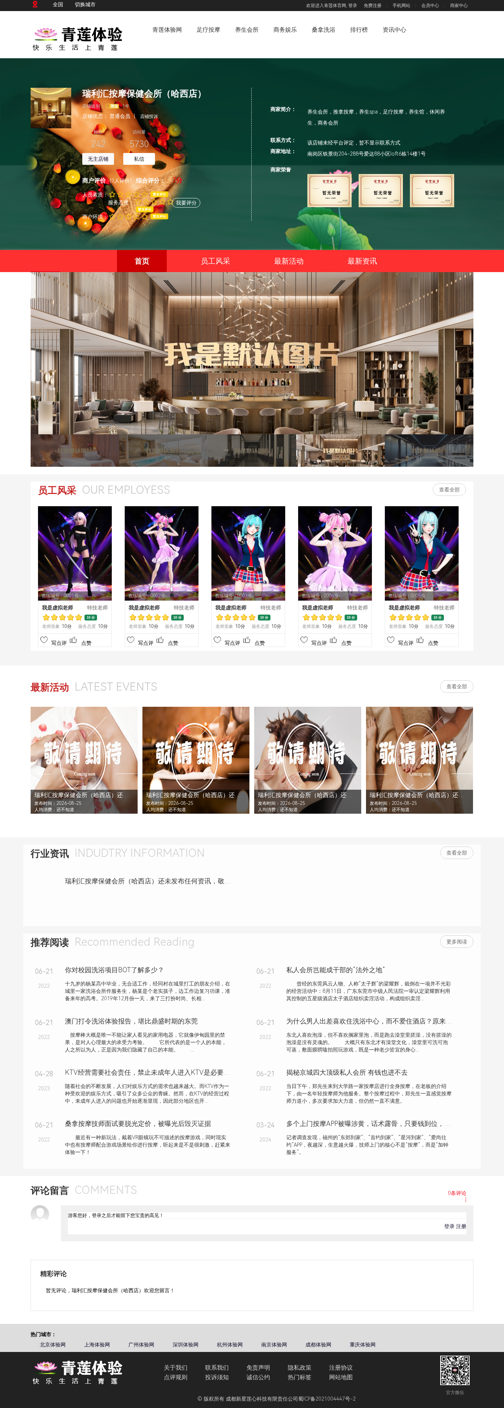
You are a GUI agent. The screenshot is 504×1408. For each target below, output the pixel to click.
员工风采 (215, 261)
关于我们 (175, 1367)
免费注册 (373, 5)
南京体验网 (274, 1345)
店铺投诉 (149, 116)
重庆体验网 (363, 1345)
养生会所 (247, 29)
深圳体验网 (186, 1345)
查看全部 (449, 490)
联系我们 (217, 1367)
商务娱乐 (285, 29)
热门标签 (299, 1377)
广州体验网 (141, 1345)
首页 (142, 261)
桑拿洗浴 (323, 29)
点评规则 (175, 1377)
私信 (139, 159)
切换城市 (85, 4)
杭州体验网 (230, 1345)
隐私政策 (299, 1367)
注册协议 (341, 1367)
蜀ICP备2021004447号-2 (327, 1399)
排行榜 (359, 29)
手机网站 (401, 5)
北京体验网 (53, 1345)
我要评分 (186, 203)
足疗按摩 (208, 29)
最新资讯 (362, 261)
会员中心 (430, 5)
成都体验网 (318, 1345)
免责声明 (258, 1367)
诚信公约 (258, 1377)
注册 (461, 1226)
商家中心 (459, 5)
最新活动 (289, 261)
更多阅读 (456, 942)
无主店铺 (98, 159)
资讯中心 (394, 29)
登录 (352, 5)
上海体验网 (97, 1345)
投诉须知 (217, 1377)
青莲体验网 (167, 29)
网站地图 (341, 1377)
